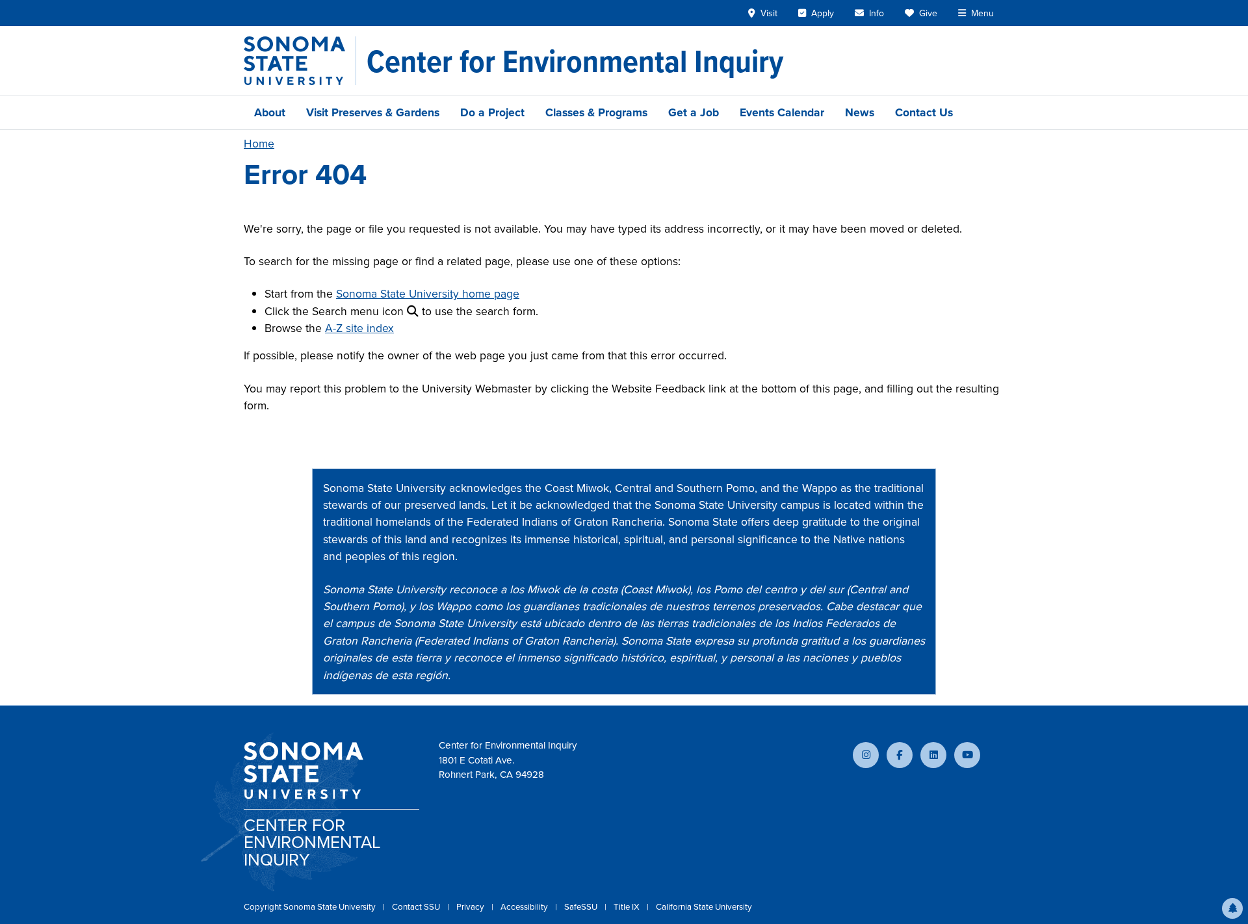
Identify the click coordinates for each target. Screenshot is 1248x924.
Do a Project (492, 112)
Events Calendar (782, 112)
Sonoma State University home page (427, 293)
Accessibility (525, 907)
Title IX (628, 907)
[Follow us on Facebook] (900, 755)
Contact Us (924, 112)
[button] (1232, 908)
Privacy (471, 907)
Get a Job (693, 112)
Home (259, 143)
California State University (704, 907)
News (859, 112)
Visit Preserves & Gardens (372, 112)
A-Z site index (359, 328)
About (269, 112)
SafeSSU (581, 907)
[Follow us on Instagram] (866, 755)
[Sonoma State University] (300, 60)
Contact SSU (417, 907)
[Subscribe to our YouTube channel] (967, 755)
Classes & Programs (596, 112)
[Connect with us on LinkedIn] (933, 755)
